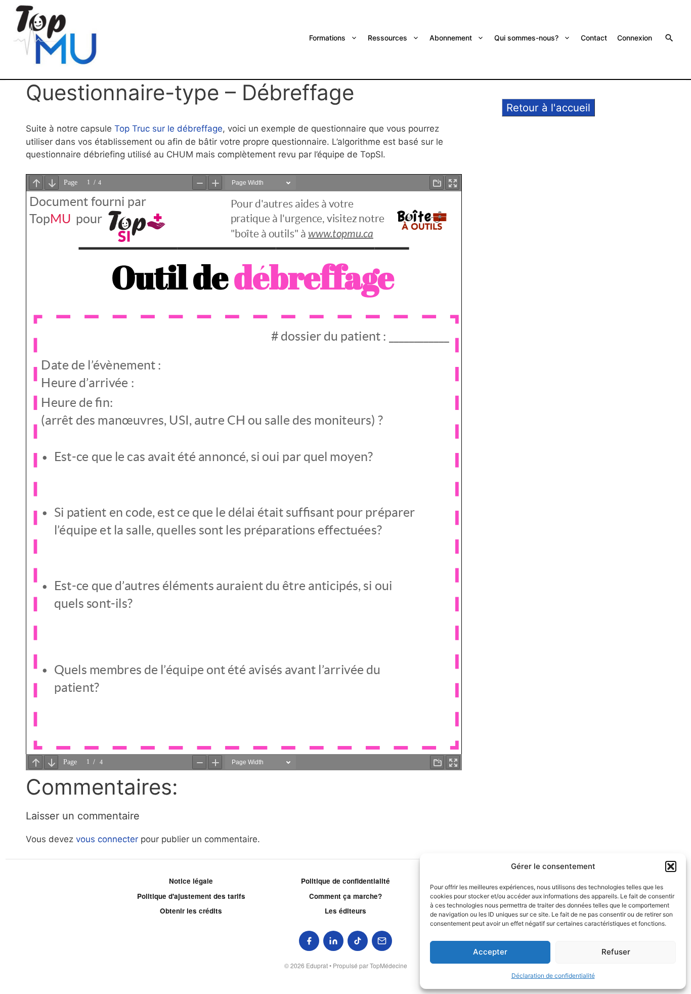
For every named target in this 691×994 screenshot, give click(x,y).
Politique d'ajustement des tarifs (191, 896)
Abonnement (450, 37)
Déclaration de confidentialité (553, 975)
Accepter (490, 952)
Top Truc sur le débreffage (168, 128)
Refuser (615, 952)
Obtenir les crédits (191, 911)
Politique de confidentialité (345, 881)
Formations (327, 37)
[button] (671, 866)
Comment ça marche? (345, 896)
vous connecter (107, 839)
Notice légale (191, 881)
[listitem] (309, 941)
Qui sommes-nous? (526, 37)
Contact (594, 37)
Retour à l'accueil (548, 107)
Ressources (387, 37)
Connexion (634, 37)
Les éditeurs (345, 911)
